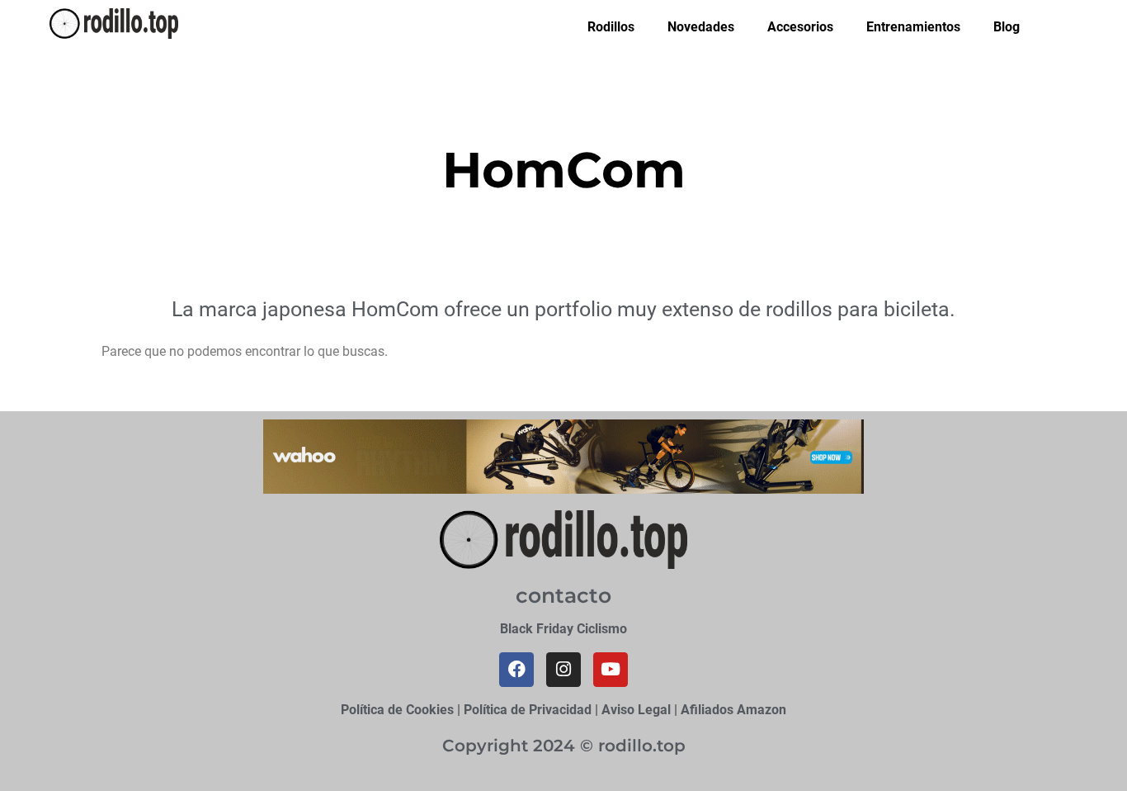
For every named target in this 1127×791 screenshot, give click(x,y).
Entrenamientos (913, 27)
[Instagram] (563, 669)
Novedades (700, 27)
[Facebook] (516, 669)
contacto (563, 595)
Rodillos (610, 27)
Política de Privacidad (528, 710)
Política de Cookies (397, 710)
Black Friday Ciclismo (563, 629)
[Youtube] (610, 669)
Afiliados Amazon (733, 710)
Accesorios (800, 27)
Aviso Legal (636, 710)
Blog (1006, 27)
